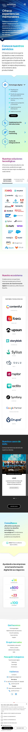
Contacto (14, 674)
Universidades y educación (14, 645)
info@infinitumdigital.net (15, 677)
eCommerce (14, 666)
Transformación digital (14, 660)
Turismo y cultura (14, 647)
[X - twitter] (12, 694)
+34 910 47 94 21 (15, 690)
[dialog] (14, 717)
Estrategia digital (14, 628)
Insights (14, 637)
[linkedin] (15, 694)
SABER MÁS (13, 115)
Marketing (14, 662)
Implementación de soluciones (14, 630)
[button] (14, 725)
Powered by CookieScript (6, 730)
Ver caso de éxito (14, 487)
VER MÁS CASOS (14, 506)
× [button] (26, 704)
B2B (14, 652)
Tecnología (14, 664)
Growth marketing (13, 633)
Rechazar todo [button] (20, 728)
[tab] (7, 180)
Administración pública (14, 649)
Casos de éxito (14, 635)
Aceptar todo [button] (7, 728)
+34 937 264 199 (15, 683)
